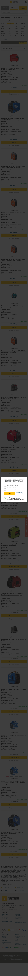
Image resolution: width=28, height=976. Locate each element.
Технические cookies (12, 489)
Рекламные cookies (11, 487)
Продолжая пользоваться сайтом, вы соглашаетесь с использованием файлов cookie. (15, 498)
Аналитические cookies (12, 485)
